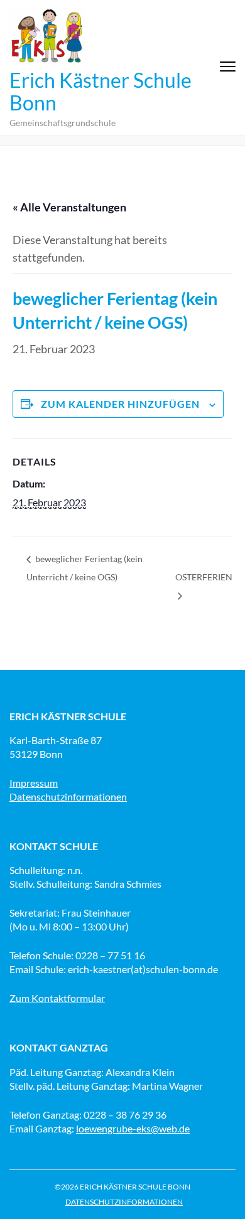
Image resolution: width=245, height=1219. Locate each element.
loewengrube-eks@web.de (133, 1128)
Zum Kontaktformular (57, 998)
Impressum (33, 783)
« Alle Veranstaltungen (69, 207)
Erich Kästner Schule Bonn (100, 91)
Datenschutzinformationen (68, 796)
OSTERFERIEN (203, 577)
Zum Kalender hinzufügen (120, 404)
